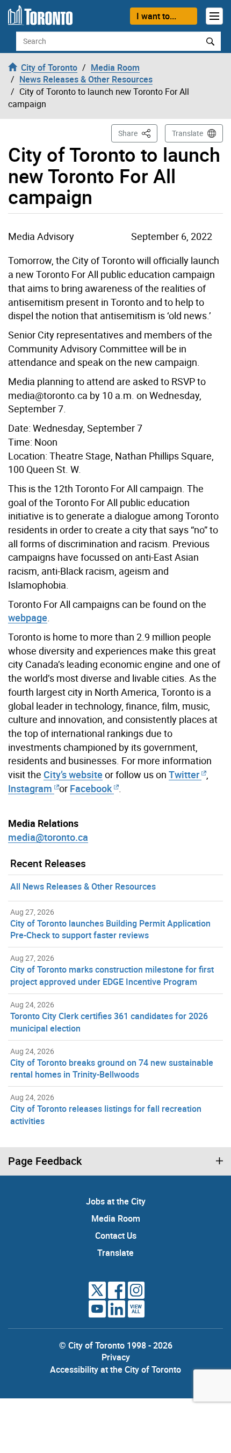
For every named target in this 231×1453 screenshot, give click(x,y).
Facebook (91, 788)
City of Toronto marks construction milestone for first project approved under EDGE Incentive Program (112, 975)
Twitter (184, 774)
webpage (27, 617)
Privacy (116, 1357)
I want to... (156, 16)
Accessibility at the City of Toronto (115, 1369)
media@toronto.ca (48, 837)
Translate (187, 133)
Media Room (115, 1218)
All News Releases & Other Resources (83, 886)
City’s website (73, 774)
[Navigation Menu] (214, 16)
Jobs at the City (116, 1201)
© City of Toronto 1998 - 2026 (115, 1345)
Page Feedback (45, 1161)
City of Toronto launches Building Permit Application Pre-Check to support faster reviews (110, 929)
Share (137, 132)
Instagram (31, 788)
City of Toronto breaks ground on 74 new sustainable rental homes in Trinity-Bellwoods (111, 1069)
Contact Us (115, 1235)
